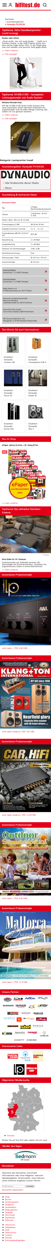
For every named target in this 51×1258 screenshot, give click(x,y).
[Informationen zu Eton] (42, 1006)
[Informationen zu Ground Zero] (25, 1013)
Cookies (8, 1235)
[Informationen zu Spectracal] (20, 1033)
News (8, 187)
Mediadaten (10, 1227)
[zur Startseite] (27, 5)
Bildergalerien (11, 1210)
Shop (7, 1197)
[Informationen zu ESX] (31, 1007)
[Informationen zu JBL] (19, 1020)
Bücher (8, 1199)
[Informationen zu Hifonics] (9, 1018)
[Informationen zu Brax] (42, 998)
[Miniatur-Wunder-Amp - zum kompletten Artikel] (25, 138)
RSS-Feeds (10, 1215)
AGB (7, 1230)
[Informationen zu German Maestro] (13, 1013)
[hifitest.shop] (31, 1074)
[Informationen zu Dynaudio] (8, 1005)
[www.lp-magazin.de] (19, 1074)
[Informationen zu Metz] (41, 1019)
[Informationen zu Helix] (38, 1013)
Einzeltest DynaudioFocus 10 (8, 393)
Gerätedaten (10, 1207)
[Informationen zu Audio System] (18, 999)
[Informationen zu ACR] (7, 999)
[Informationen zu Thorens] (32, 1032)
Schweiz (10, 1135)
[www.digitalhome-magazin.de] (13, 1061)
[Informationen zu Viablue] (44, 1034)
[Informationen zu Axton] (30, 998)
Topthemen (10, 1217)
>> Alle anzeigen (9, 54)
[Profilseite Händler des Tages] (25, 1156)
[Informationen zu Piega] (38, 1026)
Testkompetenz (12, 1202)
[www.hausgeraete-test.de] (25, 1061)
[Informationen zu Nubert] (25, 1027)
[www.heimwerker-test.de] (38, 1061)
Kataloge (9, 1212)
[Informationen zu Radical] (7, 1033)
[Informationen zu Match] (29, 1018)
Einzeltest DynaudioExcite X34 (9, 426)
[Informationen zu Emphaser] (21, 1006)
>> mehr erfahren (10, 503)
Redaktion (9, 1204)
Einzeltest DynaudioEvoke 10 (32, 393)
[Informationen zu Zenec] (31, 1040)
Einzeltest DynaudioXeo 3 (32, 426)
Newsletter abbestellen (12, 1190)
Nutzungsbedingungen (15, 1240)
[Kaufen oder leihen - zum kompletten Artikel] (25, 73)
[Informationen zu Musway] (13, 1026)
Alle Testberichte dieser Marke (22, 183)
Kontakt (8, 1237)
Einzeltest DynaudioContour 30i (9, 360)
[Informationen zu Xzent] (19, 1040)
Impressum (10, 1224)
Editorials (9, 1220)
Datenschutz (10, 1232)
